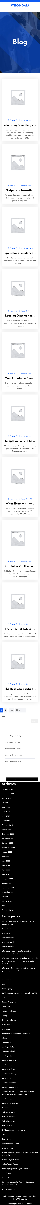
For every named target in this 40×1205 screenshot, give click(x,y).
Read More (19, 97)
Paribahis (5, 1108)
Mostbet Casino (8, 1065)
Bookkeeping (7, 989)
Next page (20, 710)
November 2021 (8, 892)
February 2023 (7, 825)
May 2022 (6, 865)
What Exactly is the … (20, 503)
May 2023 (6, 812)
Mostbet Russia (8, 1099)
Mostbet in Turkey (9, 1074)
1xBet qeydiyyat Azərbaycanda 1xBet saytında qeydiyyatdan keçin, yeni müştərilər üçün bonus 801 (20, 961)
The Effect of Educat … (20, 629)
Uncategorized (7, 1148)
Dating (4, 1016)
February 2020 (7, 910)
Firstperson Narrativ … (20, 190)
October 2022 (7, 843)
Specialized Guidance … (20, 253)
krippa (4, 1038)
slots (3, 1135)
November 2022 (8, 839)
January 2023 (7, 830)
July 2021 (5, 897)
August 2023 (7, 798)
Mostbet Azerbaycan (10, 1060)
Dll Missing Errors (9, 1020)
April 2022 (6, 870)
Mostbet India (7, 1078)
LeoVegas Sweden (9, 1056)
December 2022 (8, 834)
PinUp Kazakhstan (9, 1121)
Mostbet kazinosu (9, 1083)
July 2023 (5, 803)
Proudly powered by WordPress (20, 1204)
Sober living (6, 1139)
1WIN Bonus (6, 929)
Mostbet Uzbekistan (10, 1103)
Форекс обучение (9, 1189)
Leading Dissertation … (20, 315)
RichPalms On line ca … (20, 566)
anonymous (6, 980)
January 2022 (7, 883)
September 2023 (8, 794)
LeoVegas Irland (8, 1051)
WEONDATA (20, 5)
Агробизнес (6, 1173)
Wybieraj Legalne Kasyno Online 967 (16, 1169)
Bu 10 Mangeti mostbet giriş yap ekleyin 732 (19, 993)
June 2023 (6, 807)
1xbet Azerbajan (8, 938)
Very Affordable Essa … (20, 378)
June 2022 (6, 861)
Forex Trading (7, 1025)
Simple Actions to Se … (20, 441)
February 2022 (7, 879)
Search (5, 717)
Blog (3, 984)
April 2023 (6, 816)
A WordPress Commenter (15, 779)
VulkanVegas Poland (10, 1164)
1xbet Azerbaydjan (9, 942)
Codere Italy (6, 1007)
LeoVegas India (8, 1047)
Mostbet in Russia (9, 1069)
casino (4, 998)
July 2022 (5, 856)
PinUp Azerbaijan (9, 1112)
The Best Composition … (20, 689)
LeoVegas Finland (9, 1042)
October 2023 (7, 789)
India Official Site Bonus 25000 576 (16, 1033)
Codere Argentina (9, 1002)
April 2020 (6, 906)
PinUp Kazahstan (9, 1117)
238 (12, 710)
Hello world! (32, 779)
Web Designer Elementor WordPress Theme (20, 1196)
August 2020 (7, 901)
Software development (10, 1144)
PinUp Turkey (7, 1126)
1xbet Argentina (8, 933)
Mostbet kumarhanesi (10, 1087)
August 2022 (7, 852)
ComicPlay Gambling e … (20, 125)
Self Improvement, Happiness (13, 1130)
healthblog (6, 1029)
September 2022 (8, 848)
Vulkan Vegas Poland (10, 1160)
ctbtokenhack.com (9, 1011)
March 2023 (6, 821)
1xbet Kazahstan (8, 947)
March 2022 (6, 874)
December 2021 (8, 888)
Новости (5, 1178)
